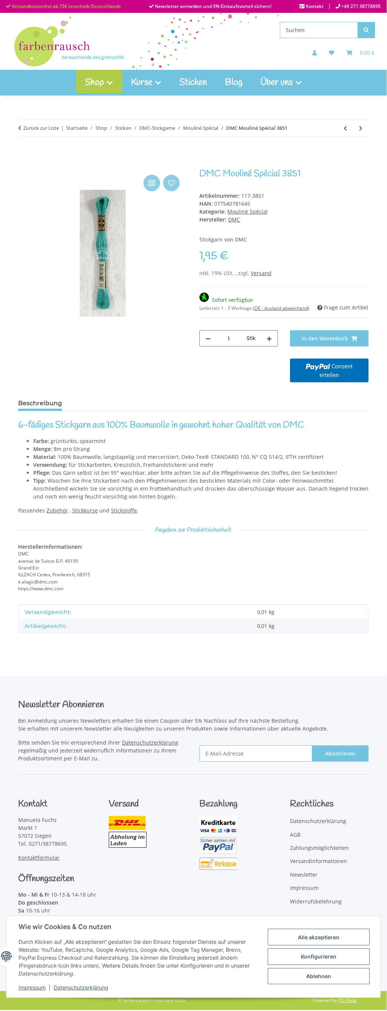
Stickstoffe (124, 510)
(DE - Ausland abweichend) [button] (281, 308)
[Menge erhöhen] (269, 338)
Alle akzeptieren (318, 937)
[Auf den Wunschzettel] (171, 183)
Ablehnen (318, 976)
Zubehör (57, 510)
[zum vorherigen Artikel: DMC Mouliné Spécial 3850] (345, 128)
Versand (261, 273)
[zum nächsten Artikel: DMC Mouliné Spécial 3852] (360, 128)
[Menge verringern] (208, 338)
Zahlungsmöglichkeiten (319, 847)
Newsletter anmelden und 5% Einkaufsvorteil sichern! (212, 6)
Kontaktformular (39, 857)
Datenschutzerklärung (81, 987)
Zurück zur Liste (41, 128)
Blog (233, 83)
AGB (295, 834)
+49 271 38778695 (360, 6)
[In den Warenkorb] (24, 164)
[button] (314, 53)
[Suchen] (366, 30)
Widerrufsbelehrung (316, 901)
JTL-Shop (347, 1000)
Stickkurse (85, 510)
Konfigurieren (318, 956)
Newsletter (304, 874)
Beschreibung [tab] (40, 403)
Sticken (193, 83)
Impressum (32, 987)
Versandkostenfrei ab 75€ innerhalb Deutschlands (66, 6)
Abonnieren (340, 753)
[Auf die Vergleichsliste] (151, 183)
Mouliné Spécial (247, 211)
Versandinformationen (318, 861)
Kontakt (314, 6)
